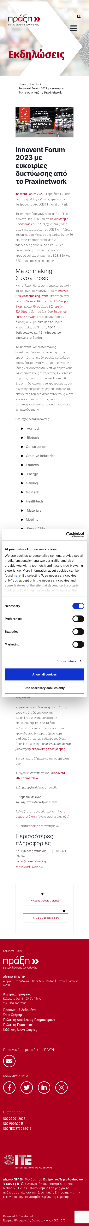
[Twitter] (28, 1087)
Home (22, 84)
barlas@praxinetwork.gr (31, 861)
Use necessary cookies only (44, 688)
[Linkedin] (46, 1087)
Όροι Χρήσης (13, 1015)
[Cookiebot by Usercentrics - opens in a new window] (66, 534)
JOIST (37, 219)
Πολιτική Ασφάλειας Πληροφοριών (29, 1020)
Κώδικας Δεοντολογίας (20, 1030)
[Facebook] (11, 1087)
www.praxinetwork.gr (30, 866)
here (17, 575)
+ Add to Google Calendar (45, 900)
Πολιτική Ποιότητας (18, 1025)
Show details (66, 661)
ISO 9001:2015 (13, 1124)
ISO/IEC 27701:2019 (17, 1129)
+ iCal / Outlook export (46, 917)
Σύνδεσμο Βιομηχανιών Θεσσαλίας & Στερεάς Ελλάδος (42, 306)
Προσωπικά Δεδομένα (19, 1010)
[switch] (78, 618)
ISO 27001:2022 (14, 1119)
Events (34, 84)
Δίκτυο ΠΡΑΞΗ (34, 301)
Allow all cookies (44, 674)
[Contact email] (11, 1060)
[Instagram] (63, 1087)
